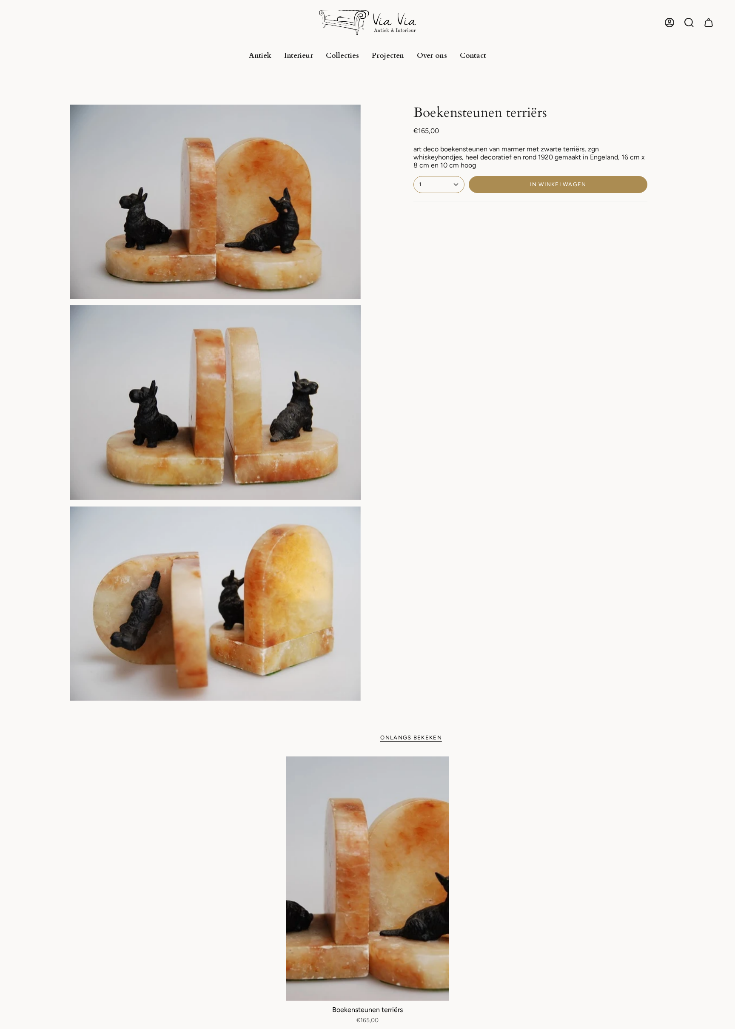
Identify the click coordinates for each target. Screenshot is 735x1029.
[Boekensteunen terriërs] (367, 878)
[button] (689, 22)
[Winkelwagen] (708, 22)
